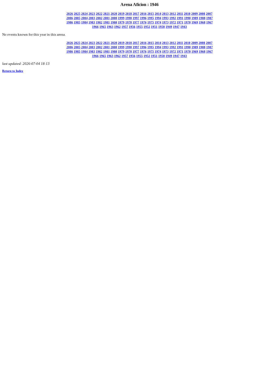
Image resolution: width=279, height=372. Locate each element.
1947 (176, 26)
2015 (150, 13)
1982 (99, 22)
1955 (139, 26)
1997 (136, 18)
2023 (92, 13)
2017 (136, 13)
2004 (84, 18)
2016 (143, 13)
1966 (95, 26)
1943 (183, 26)
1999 (121, 18)
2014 (158, 13)
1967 (209, 22)
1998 (128, 18)
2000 (114, 18)
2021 (106, 13)
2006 (69, 18)
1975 (150, 22)
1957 (125, 26)
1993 (165, 18)
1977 (136, 22)
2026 (69, 13)
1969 (195, 22)
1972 (172, 22)
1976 (143, 22)
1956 (132, 26)
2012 (172, 13)
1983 (92, 22)
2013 (165, 13)
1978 (128, 22)
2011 (180, 13)
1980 (114, 22)
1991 (180, 18)
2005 (77, 18)
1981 (106, 22)
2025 (77, 13)
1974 (158, 22)
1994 (158, 18)
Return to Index (12, 70)
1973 (165, 22)
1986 (69, 22)
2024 (84, 13)
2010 (187, 13)
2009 (194, 13)
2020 (114, 13)
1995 (150, 18)
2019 (121, 13)
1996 (143, 18)
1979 (121, 22)
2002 (99, 18)
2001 (106, 18)
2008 (202, 13)
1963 (110, 26)
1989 (195, 18)
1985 (77, 22)
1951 (154, 26)
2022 (99, 13)
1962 (117, 26)
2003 (92, 18)
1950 (161, 26)
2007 (209, 13)
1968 (202, 22)
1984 (84, 22)
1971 (180, 22)
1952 (147, 26)
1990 (187, 18)
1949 (169, 26)
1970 (187, 22)
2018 (128, 13)
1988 (202, 18)
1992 (172, 18)
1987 (209, 18)
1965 (102, 26)
